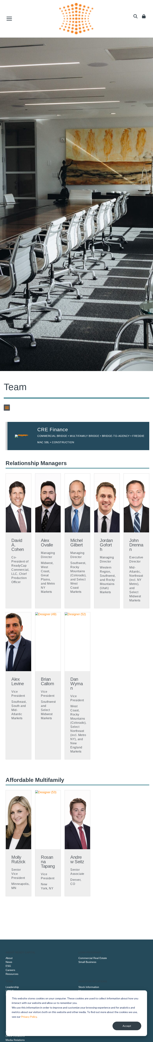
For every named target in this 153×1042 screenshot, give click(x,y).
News (9, 961)
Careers (10, 970)
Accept (127, 1025)
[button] (7, 407)
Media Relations (15, 1039)
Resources (12, 973)
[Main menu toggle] (9, 18)
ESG (8, 965)
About (9, 958)
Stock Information (88, 987)
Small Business (87, 961)
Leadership (12, 987)
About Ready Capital (20, 952)
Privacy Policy (29, 1016)
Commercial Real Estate (92, 958)
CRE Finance (52, 429)
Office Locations (15, 1035)
